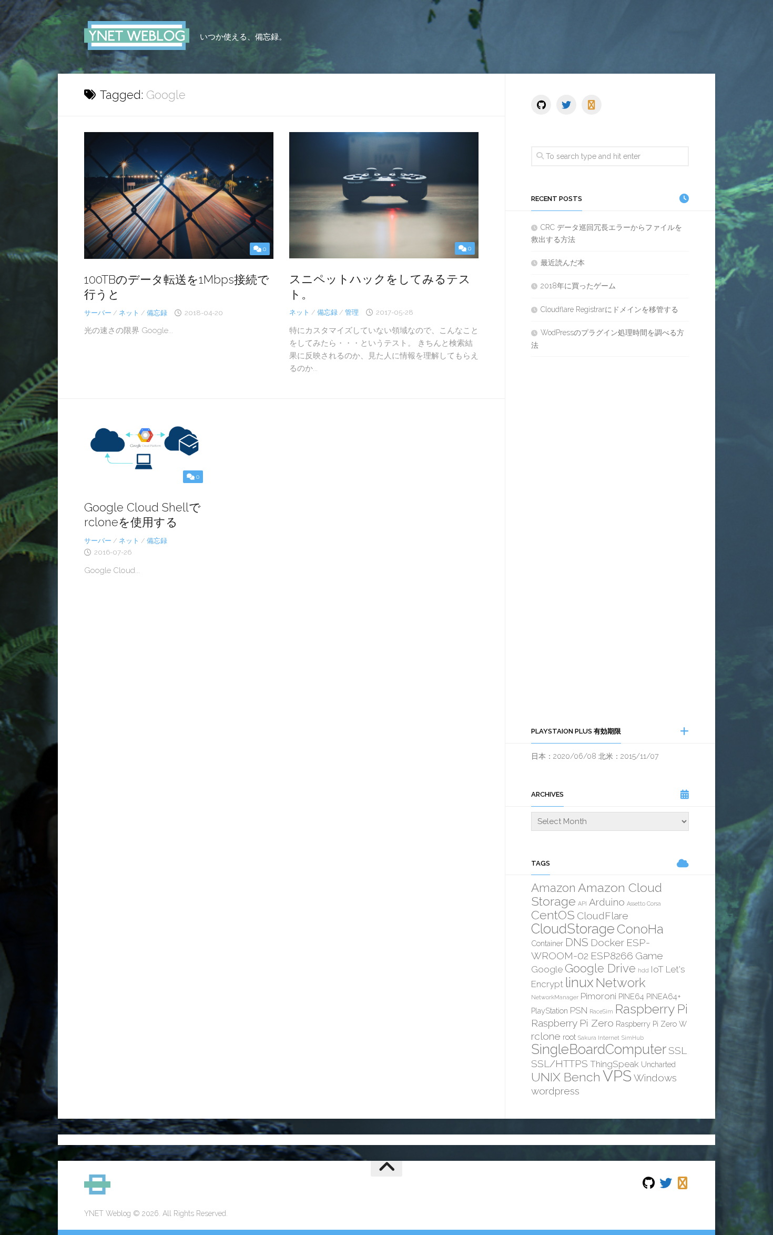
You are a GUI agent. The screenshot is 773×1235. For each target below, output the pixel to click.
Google (547, 969)
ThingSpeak (614, 1064)
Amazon (553, 888)
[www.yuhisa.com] (592, 105)
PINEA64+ (663, 996)
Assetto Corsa (644, 903)
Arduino (607, 902)
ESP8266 (612, 955)
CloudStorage (573, 929)
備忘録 (157, 313)
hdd (643, 970)
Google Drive (600, 968)
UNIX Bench (566, 1077)
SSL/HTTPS (559, 1063)
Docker (607, 942)
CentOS (553, 915)
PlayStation (549, 1010)
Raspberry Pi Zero (572, 1023)
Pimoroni (598, 996)
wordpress (555, 1091)
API (582, 903)
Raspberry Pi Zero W (651, 1023)
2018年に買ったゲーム (578, 286)
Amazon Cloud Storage (596, 894)
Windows (655, 1077)
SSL (677, 1050)
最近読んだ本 (563, 262)
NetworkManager (554, 997)
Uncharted (658, 1064)
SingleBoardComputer (598, 1049)
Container (547, 943)
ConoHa (640, 929)
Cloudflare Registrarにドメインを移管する (609, 309)
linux (579, 982)
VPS (617, 1076)
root (569, 1036)
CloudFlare (602, 915)
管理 (352, 312)
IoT (657, 969)
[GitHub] (541, 105)
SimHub (633, 1038)
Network (621, 982)
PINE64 (631, 996)
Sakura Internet (598, 1038)
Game (649, 955)
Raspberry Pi (651, 1009)
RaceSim (601, 1011)
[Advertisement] (610, 541)
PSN (578, 1010)
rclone (546, 1036)
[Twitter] (566, 105)
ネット (129, 313)
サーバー (97, 313)
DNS (576, 942)
